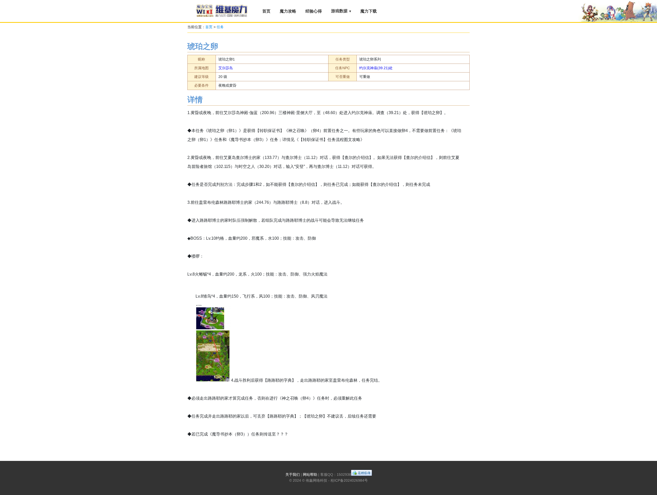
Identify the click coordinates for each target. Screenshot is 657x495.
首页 (266, 11)
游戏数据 (339, 11)
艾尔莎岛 (225, 68)
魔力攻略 (288, 11)
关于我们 (292, 474)
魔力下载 (368, 11)
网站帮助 (310, 474)
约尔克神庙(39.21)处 (376, 68)
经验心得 (313, 11)
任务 (220, 27)
